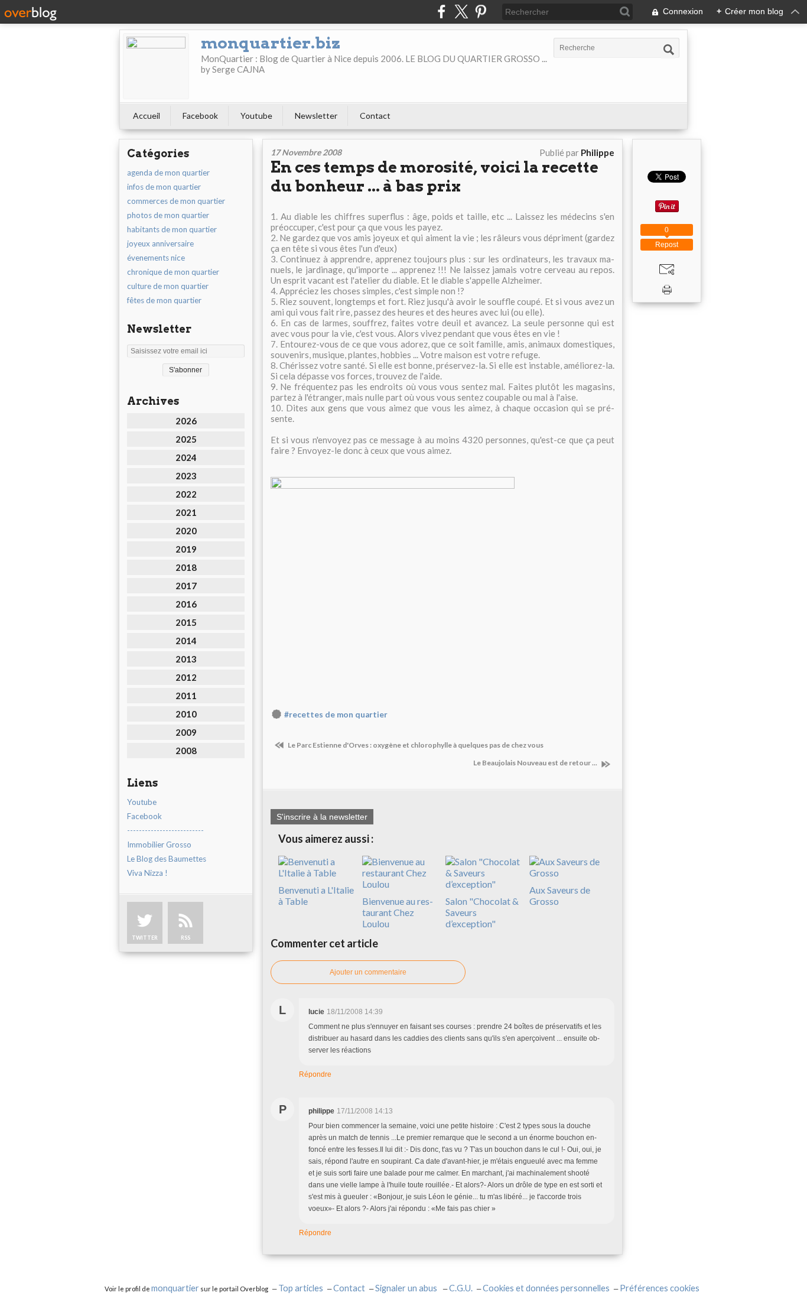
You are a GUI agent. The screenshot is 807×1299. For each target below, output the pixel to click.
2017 (186, 585)
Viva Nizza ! (147, 873)
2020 (186, 530)
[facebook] (441, 11)
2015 (186, 622)
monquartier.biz (271, 43)
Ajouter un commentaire (368, 972)
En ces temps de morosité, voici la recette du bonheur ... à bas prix (434, 176)
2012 (186, 677)
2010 (186, 714)
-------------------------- (165, 830)
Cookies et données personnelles (546, 1288)
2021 (186, 512)
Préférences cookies (659, 1288)
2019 (186, 549)
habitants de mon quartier (172, 229)
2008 (186, 750)
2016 (186, 604)
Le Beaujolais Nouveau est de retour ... (535, 762)
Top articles (300, 1288)
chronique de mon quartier (173, 272)
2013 (186, 659)
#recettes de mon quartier (336, 714)
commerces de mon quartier (176, 201)
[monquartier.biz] (156, 66)
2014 (186, 640)
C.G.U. (461, 1288)
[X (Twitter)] (461, 11)
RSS (185, 937)
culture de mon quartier (168, 286)
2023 (186, 475)
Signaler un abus (407, 1288)
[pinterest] (480, 11)
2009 (186, 732)
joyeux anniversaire (160, 243)
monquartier (175, 1288)
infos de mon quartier (164, 186)
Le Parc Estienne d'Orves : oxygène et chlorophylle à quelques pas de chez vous (415, 745)
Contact (375, 116)
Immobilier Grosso (159, 844)
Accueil (146, 116)
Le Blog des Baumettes (166, 858)
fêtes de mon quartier (164, 300)
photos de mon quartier (168, 215)
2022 (186, 494)
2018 (186, 567)
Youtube (256, 116)
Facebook (200, 116)
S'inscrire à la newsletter (321, 816)
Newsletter (316, 116)
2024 (186, 457)
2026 (186, 420)
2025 (186, 439)
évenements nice (156, 257)
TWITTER (145, 937)
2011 (186, 695)
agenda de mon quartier (168, 172)
